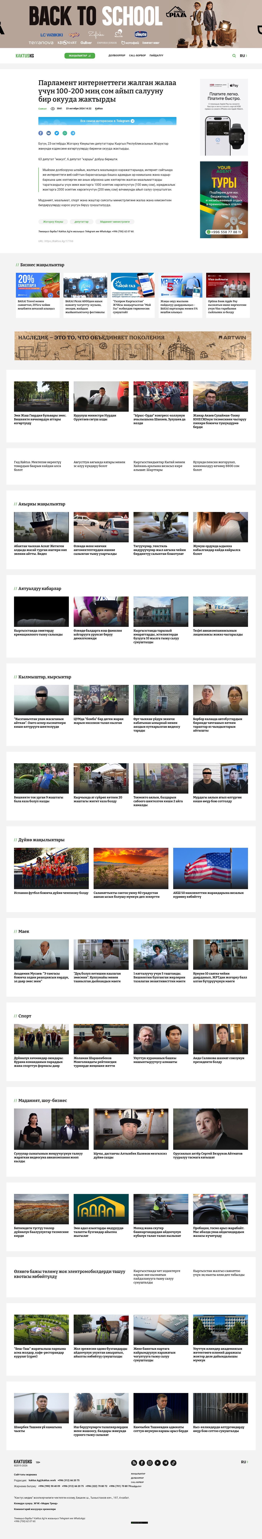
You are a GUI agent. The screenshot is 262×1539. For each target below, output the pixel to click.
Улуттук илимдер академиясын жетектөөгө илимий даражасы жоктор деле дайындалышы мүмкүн (217, 1354)
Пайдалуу (156, 55)
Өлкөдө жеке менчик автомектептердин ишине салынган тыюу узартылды (95, 550)
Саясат (42, 108)
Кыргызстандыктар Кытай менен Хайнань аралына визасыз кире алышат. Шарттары (159, 466)
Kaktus (99, 108)
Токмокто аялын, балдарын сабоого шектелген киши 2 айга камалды (158, 801)
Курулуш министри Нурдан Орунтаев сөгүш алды (95, 417)
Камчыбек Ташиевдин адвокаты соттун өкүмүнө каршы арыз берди (160, 1429)
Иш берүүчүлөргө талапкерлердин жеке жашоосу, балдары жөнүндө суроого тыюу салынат (101, 1431)
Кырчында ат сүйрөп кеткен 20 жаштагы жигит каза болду (98, 799)
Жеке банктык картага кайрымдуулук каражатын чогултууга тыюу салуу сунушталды (154, 1354)
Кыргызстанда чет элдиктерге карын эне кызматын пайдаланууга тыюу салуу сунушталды (156, 1276)
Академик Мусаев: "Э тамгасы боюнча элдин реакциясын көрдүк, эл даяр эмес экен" (41, 977)
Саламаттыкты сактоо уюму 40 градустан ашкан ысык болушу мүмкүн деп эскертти (127, 895)
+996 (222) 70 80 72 (96, 1486)
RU (243, 1462)
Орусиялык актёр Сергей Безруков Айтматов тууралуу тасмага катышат (207, 1155)
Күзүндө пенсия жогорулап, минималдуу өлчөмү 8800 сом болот (216, 466)
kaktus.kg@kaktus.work (42, 1480)
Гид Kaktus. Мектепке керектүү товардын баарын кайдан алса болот (37, 466)
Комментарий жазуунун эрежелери (35, 1509)
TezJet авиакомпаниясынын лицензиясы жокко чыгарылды (218, 632)
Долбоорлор (117, 55)
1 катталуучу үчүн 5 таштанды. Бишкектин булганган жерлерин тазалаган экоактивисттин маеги (159, 977)
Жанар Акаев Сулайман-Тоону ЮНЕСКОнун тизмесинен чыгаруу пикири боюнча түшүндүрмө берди (219, 421)
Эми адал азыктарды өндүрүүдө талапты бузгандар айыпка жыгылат (98, 1232)
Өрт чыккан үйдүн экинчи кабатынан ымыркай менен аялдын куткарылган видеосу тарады (156, 724)
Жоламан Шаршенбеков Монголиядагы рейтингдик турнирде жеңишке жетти (95, 1062)
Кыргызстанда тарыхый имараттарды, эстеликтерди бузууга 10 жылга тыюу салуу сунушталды (156, 636)
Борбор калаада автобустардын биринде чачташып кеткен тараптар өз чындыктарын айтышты (217, 724)
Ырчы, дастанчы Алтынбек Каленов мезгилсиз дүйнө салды (130, 1155)
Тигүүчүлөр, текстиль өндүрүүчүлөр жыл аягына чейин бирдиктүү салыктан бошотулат (159, 550)
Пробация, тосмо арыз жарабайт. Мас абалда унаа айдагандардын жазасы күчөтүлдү (218, 1232)
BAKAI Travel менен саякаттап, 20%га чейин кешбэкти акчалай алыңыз (36, 305)
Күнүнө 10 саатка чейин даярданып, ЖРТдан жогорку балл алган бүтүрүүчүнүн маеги (220, 977)
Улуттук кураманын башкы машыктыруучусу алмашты (155, 1060)
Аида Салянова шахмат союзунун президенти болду (218, 1060)
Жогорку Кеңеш (53, 221)
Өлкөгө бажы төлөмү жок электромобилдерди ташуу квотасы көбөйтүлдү (69, 1274)
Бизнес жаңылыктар (42, 265)
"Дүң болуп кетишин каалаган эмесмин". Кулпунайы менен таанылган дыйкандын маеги (97, 977)
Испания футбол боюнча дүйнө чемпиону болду (51, 893)
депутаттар (82, 221)
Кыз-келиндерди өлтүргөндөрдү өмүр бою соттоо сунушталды (218, 1429)
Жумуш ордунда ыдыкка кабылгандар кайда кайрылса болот (216, 550)
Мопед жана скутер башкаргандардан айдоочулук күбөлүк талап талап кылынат (157, 1232)
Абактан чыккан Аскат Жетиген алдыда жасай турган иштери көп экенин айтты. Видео (40, 550)
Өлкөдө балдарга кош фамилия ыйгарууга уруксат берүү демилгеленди (98, 634)
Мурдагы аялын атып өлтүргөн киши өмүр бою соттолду (217, 799)
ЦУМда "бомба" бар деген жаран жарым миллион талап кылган (99, 721)
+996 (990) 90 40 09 (49, 1486)
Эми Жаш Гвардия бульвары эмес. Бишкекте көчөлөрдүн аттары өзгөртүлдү (40, 419)
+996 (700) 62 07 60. (123, 231)
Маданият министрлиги (115, 221)
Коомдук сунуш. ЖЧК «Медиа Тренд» (36, 1503)
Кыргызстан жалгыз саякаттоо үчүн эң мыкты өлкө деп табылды (219, 1273)
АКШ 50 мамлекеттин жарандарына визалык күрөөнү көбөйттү (208, 895)
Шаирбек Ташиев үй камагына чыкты (38, 1429)
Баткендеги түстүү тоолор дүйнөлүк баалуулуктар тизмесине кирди (41, 1232)
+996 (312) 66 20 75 (68, 1480)
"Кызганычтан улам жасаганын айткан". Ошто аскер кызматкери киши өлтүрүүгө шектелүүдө (40, 722)
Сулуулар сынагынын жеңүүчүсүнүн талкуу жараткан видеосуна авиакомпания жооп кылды (48, 1157)
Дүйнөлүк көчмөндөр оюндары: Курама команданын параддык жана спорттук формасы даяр (38, 1062)
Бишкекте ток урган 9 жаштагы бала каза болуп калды (38, 799)
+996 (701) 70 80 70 (120, 1486)
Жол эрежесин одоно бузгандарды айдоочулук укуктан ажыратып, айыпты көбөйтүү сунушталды (100, 1352)
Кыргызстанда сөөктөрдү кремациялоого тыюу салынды (38, 632)
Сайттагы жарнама (25, 1474)
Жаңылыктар (78, 55)
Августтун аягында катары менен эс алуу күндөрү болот (99, 464)
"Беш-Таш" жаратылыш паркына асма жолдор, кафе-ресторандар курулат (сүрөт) (40, 1352)
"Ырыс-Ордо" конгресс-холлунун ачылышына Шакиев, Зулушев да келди (159, 419)
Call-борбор (137, 55)
